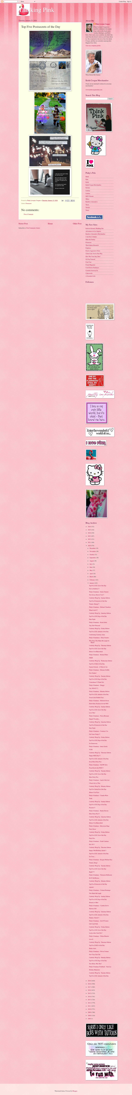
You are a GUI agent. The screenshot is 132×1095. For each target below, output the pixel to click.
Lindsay (88, 191)
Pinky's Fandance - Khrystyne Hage (99, 826)
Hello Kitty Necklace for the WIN (98, 704)
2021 (89, 542)
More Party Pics (93, 777)
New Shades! (93, 673)
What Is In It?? (93, 610)
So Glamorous (93, 743)
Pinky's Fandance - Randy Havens (98, 811)
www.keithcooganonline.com (94, 90)
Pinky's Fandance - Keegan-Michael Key (100, 860)
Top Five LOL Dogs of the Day (98, 616)
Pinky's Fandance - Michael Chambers (100, 607)
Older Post (77, 223)
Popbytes (88, 248)
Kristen (88, 188)
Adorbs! (91, 887)
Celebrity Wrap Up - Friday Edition (99, 628)
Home (50, 223)
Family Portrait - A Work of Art (98, 667)
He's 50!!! (92, 844)
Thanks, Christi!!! (94, 918)
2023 (89, 536)
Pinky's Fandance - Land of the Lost (99, 780)
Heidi (87, 177)
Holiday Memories (94, 970)
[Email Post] (62, 200)
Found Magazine (90, 265)
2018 (89, 984)
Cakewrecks (89, 273)
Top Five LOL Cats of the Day (97, 586)
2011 (89, 1006)
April (91, 573)
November (93, 551)
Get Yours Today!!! (94, 734)
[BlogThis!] (68, 201)
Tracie (87, 210)
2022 (89, 539)
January (92, 583)
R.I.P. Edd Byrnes (94, 878)
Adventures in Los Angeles (93, 231)
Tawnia (88, 207)
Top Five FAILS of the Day (97, 664)
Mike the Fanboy (90, 239)
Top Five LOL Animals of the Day (99, 631)
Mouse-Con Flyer (94, 792)
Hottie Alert (92, 948)
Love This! (92, 713)
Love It (91, 939)
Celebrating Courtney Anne (97, 635)
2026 (89, 527)
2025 (89, 530)
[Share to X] (70, 201)
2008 (89, 1015)
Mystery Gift (93, 909)
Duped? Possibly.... (94, 719)
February (92, 580)
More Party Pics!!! (94, 814)
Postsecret (28, 203)
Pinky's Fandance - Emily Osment (98, 592)
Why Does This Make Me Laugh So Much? (99, 641)
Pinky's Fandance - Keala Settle (98, 622)
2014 (89, 996)
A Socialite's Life (90, 276)
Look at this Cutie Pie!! (95, 933)
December (93, 548)
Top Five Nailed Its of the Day (97, 789)
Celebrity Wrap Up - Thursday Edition (100, 645)
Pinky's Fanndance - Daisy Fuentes (99, 638)
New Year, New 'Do (94, 954)
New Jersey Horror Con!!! (96, 595)
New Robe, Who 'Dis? (95, 964)
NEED (91, 658)
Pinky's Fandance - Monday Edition (99, 691)
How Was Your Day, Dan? (93, 256)
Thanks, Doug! (93, 863)
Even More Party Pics (95, 762)
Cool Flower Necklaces (92, 268)
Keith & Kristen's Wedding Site (95, 228)
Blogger (75, 1091)
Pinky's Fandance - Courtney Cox (98, 731)
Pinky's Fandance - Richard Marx (98, 655)
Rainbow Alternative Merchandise (95, 234)
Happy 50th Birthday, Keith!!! (97, 850)
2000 (89, 1019)
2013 (89, 1000)
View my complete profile (93, 46)
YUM (90, 749)
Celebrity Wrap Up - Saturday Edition (100, 613)
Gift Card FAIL (93, 924)
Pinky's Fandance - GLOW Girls (98, 765)
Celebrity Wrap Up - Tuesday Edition (99, 676)
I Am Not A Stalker (91, 237)
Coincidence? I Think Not (96, 682)
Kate (87, 179)
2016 (89, 990)
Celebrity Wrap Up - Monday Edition (99, 786)
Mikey (87, 199)
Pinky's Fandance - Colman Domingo (99, 890)
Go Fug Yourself (90, 259)
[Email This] (66, 201)
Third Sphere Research (92, 245)
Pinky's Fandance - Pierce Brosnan (99, 716)
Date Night (92, 619)
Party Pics (92, 838)
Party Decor (92, 829)
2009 (89, 1012)
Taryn (87, 205)
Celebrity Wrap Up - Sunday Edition (99, 598)
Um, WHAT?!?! (93, 688)
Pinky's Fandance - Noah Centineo (99, 841)
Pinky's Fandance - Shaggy (96, 685)
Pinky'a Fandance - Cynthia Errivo (99, 906)
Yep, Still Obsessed (94, 625)
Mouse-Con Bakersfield (96, 652)
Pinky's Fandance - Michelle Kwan (99, 701)
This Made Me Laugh (95, 893)
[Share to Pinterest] (74, 201)
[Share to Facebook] (72, 201)
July (91, 564)
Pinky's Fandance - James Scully (98, 746)
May (91, 570)
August (92, 561)
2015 (89, 993)
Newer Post (23, 223)
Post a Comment (28, 214)
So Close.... (92, 857)
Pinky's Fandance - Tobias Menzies (99, 936)
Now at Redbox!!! (94, 589)
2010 (89, 1009)
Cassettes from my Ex (92, 270)
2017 (89, 987)
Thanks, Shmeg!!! (94, 604)
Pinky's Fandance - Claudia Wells (98, 795)
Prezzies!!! (92, 808)
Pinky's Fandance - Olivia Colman (99, 951)
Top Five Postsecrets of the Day (98, 601)
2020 (89, 546)
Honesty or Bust (93, 902)
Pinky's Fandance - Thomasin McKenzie (100, 875)
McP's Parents (90, 196)
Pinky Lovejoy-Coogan (103, 24)
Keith (87, 182)
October (92, 554)
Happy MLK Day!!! (95, 756)
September (93, 558)
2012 (89, 1003)
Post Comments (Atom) (33, 228)
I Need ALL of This (94, 783)
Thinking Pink (36, 9)
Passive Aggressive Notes (93, 251)
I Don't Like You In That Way (94, 254)
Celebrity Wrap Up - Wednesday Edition (100, 661)
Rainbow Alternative (92, 202)
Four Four (88, 262)
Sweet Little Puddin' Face (96, 697)
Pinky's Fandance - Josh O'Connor (98, 921)
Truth (90, 798)
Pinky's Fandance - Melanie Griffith (99, 670)
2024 (89, 533)
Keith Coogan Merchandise (93, 185)
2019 (89, 981)
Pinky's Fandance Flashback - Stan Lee (100, 967)
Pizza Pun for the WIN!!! (96, 768)
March (92, 577)
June (91, 567)
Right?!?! (92, 872)
